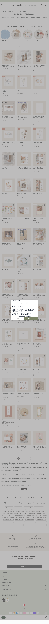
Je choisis (18, 318)
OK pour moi (31, 318)
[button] (3, 617)
